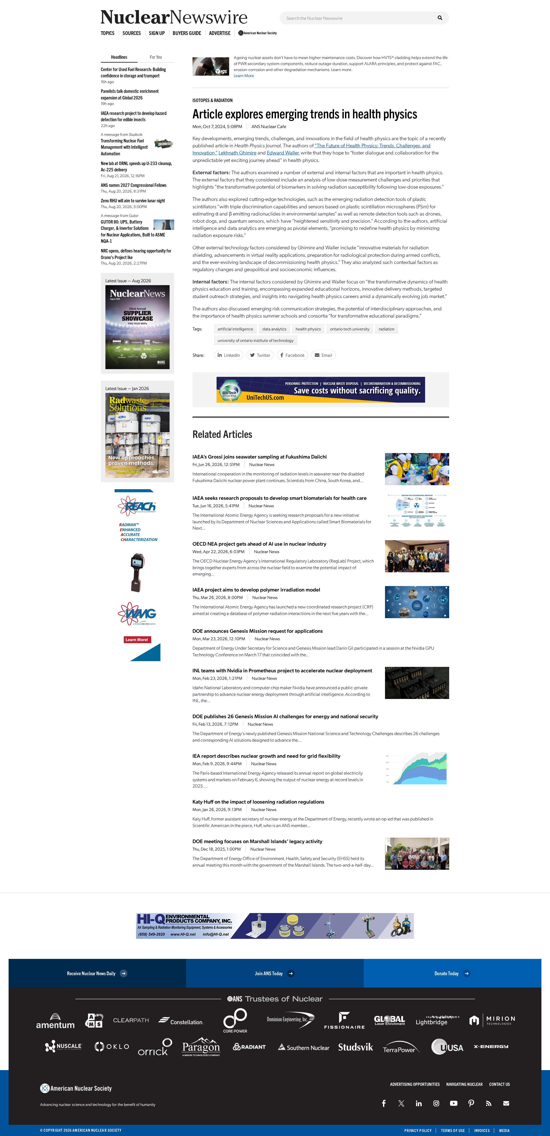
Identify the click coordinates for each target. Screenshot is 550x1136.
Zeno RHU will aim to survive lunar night (133, 200)
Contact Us (499, 1084)
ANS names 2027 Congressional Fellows (133, 185)
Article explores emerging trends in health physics (304, 113)
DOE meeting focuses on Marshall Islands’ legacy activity (257, 841)
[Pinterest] (471, 1103)
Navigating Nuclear (464, 1084)
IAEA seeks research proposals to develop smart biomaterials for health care (279, 497)
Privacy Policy (418, 1130)
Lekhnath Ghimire (237, 152)
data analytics (274, 329)
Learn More (244, 75)
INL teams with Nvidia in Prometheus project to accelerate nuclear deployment (282, 670)
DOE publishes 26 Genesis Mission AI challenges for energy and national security (285, 716)
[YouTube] (453, 1103)
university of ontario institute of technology (256, 340)
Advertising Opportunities (415, 1084)
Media (504, 1130)
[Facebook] (384, 1103)
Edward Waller (282, 152)
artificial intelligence (235, 329)
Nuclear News (261, 464)
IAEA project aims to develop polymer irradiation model (256, 589)
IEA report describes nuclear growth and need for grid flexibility (266, 755)
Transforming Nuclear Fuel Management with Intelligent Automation (124, 147)
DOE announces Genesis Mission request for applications (257, 630)
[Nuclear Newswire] (488, 1103)
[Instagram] (436, 1103)
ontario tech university (350, 329)
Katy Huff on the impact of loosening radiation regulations (258, 801)
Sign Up (157, 33)
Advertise (219, 33)
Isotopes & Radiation (212, 100)
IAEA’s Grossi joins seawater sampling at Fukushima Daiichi (259, 456)
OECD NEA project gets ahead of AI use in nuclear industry (259, 543)
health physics (308, 329)
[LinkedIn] (419, 1103)
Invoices (482, 1130)
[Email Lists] (506, 1103)
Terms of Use (453, 1130)
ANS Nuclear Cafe (269, 126)
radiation (386, 329)
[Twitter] (401, 1103)
